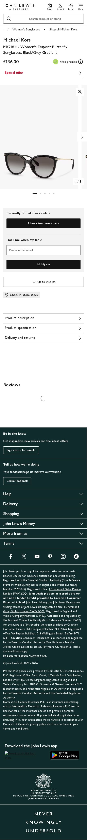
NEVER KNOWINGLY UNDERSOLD (43, 822)
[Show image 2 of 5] (82, 136)
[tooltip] (80, 61)
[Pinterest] (50, 558)
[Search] (9, 19)
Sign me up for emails (21, 450)
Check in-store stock (43, 223)
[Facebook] (10, 558)
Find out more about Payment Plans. (25, 655)
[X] (23, 558)
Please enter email (21, 250)
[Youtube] (37, 558)
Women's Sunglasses (26, 29)
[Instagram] (63, 558)
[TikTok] (76, 558)
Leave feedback (17, 481)
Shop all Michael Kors (63, 29)
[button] (80, 6)
